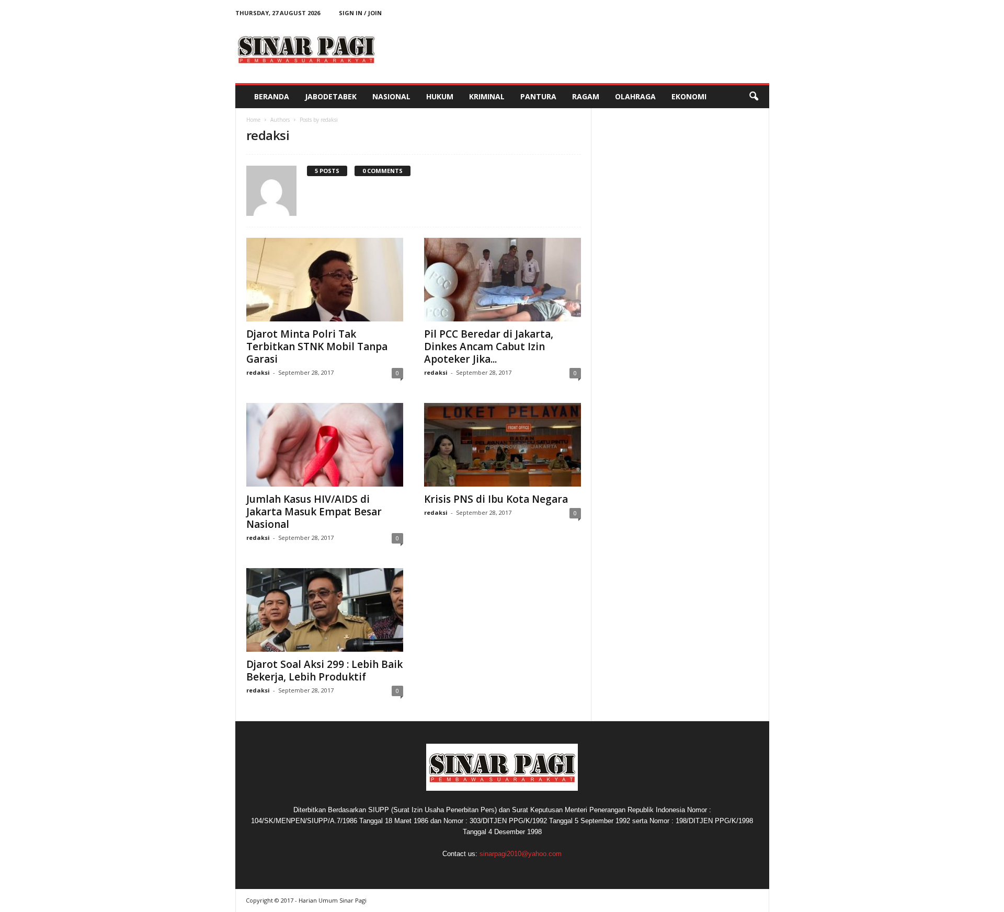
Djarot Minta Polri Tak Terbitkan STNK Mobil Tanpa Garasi (316, 346)
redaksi (258, 372)
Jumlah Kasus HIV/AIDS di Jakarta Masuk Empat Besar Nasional (314, 511)
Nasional (391, 96)
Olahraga (635, 96)
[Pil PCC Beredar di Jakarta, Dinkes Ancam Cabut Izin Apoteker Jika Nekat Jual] (502, 279)
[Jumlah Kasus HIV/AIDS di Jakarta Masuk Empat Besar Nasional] (324, 445)
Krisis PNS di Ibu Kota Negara (496, 499)
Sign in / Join (360, 13)
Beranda (271, 96)
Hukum (439, 96)
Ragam (585, 96)
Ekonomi (688, 96)
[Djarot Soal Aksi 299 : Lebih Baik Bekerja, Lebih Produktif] (324, 610)
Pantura (538, 96)
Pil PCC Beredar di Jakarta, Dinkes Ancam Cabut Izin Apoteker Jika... (488, 346)
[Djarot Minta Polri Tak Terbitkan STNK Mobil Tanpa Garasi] (324, 279)
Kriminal (487, 96)
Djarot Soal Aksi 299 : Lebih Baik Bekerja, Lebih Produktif (324, 670)
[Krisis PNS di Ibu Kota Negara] (502, 445)
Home (253, 119)
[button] (753, 96)
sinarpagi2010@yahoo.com (521, 854)
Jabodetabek (331, 96)
